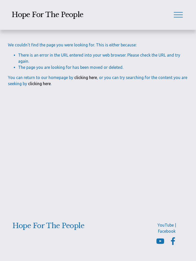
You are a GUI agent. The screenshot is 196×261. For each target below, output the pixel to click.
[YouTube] (160, 241)
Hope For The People (47, 14)
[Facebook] (173, 241)
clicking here (85, 77)
